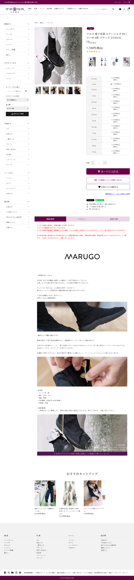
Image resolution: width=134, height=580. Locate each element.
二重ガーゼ (10, 139)
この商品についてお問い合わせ (108, 180)
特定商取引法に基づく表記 (103, 573)
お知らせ (9, 207)
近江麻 (8, 154)
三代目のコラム (11, 212)
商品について (10, 222)
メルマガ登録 (87, 573)
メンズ (8, 78)
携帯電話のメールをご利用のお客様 (117, 194)
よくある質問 (50, 573)
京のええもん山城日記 (14, 217)
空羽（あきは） (11, 149)
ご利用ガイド (39, 573)
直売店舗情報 (28, 573)
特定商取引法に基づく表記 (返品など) (101, 204)
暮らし (42, 23)
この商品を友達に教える (96, 207)
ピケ (7, 129)
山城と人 (9, 227)
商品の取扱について (63, 573)
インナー (9, 44)
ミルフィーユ (10, 160)
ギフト (8, 183)
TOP (36, 23)
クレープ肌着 (10, 50)
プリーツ (9, 144)
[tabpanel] (58, 55)
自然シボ (9, 134)
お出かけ (9, 193)
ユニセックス (10, 73)
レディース (10, 68)
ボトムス (9, 39)
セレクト (50, 23)
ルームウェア (10, 188)
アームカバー (10, 29)
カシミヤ (9, 165)
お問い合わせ (76, 573)
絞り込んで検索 (17, 114)
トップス (9, 34)
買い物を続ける (93, 209)
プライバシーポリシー (121, 573)
